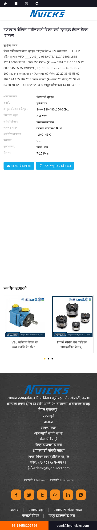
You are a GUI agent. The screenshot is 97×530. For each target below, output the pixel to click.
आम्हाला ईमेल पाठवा (21, 165)
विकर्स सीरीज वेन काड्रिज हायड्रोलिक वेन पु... (72, 344)
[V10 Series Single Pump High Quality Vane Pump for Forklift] (25, 316)
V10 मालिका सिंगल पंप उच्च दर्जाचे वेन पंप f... (25, 344)
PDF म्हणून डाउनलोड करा (57, 165)
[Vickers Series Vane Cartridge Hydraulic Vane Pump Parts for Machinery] (72, 316)
